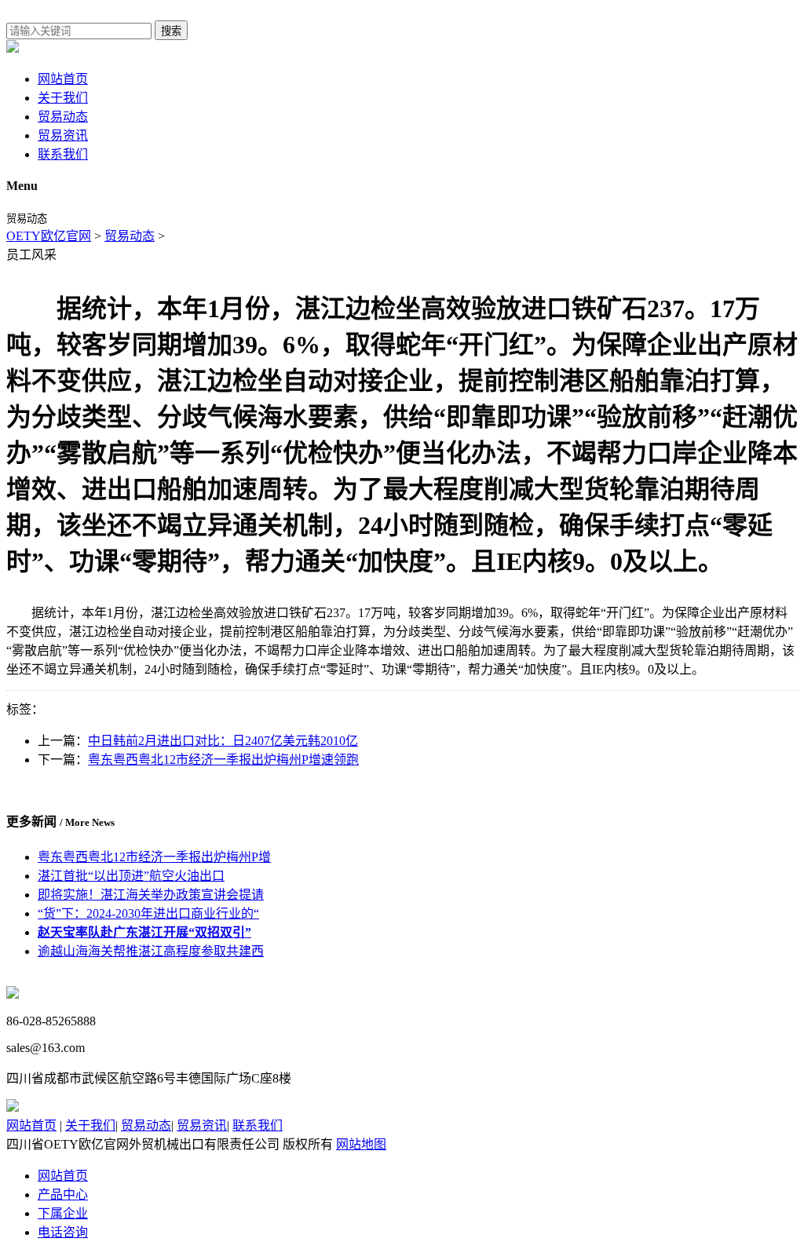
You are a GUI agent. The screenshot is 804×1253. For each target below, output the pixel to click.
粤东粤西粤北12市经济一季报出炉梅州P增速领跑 (223, 759)
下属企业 (63, 1213)
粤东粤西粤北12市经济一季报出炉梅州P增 (154, 857)
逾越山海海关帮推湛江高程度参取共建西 (151, 951)
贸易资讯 (63, 135)
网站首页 (63, 79)
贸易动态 (63, 116)
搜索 (171, 31)
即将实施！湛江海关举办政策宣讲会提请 (151, 894)
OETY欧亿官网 (48, 236)
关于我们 (63, 97)
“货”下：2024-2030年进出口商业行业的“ (148, 913)
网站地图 (361, 1144)
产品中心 (63, 1194)
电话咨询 (63, 1232)
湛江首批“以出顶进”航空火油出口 (131, 875)
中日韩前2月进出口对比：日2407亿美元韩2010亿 (223, 740)
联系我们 (63, 154)
